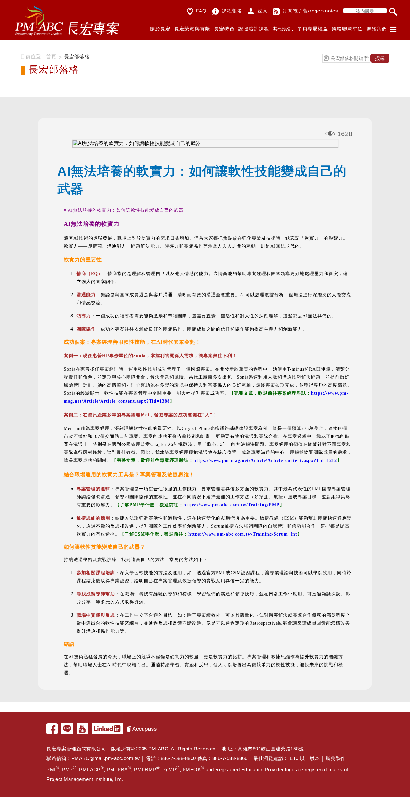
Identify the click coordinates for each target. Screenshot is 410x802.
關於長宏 (160, 28)
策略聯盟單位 (347, 28)
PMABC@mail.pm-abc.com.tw (105, 758)
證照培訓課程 (253, 28)
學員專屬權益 (312, 28)
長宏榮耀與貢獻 (192, 28)
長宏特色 (224, 28)
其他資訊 (283, 28)
